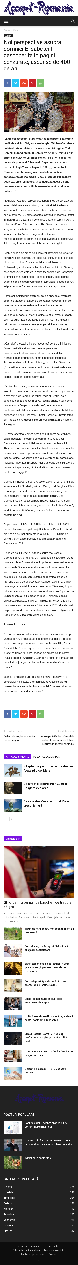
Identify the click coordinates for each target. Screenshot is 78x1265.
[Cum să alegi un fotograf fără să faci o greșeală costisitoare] (13, 950)
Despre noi (21, 1246)
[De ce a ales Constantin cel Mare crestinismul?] (13, 805)
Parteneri (35, 1246)
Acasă (7, 30)
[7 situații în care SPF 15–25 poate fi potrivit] (13, 1073)
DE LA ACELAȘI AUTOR (46, 756)
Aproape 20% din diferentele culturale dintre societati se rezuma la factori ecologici (57, 740)
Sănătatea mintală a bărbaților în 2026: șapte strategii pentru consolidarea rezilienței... (47, 967)
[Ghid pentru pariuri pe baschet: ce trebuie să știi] (39, 872)
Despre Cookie (51, 1246)
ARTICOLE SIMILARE (17, 756)
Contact (53, 1254)
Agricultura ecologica (38, 1158)
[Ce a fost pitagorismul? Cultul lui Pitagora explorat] (13, 788)
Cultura (17, 30)
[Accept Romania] (39, 8)
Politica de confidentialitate (26, 1250)
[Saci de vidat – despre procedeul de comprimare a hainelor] (13, 1127)
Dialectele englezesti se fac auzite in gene (20, 738)
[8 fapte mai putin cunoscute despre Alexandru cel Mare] (13, 770)
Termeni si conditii (53, 1250)
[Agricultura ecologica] (13, 1162)
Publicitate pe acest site (33, 1254)
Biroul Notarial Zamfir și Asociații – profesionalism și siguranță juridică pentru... (46, 1037)
